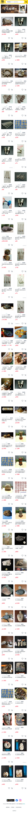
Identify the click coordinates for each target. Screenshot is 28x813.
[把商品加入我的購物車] (12, 38)
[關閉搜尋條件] (12, 2)
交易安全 (14, 810)
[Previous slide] (2, 21)
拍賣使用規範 (18, 807)
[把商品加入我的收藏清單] (9, 38)
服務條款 (8, 807)
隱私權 (12, 807)
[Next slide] (12, 21)
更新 (24, 803)
